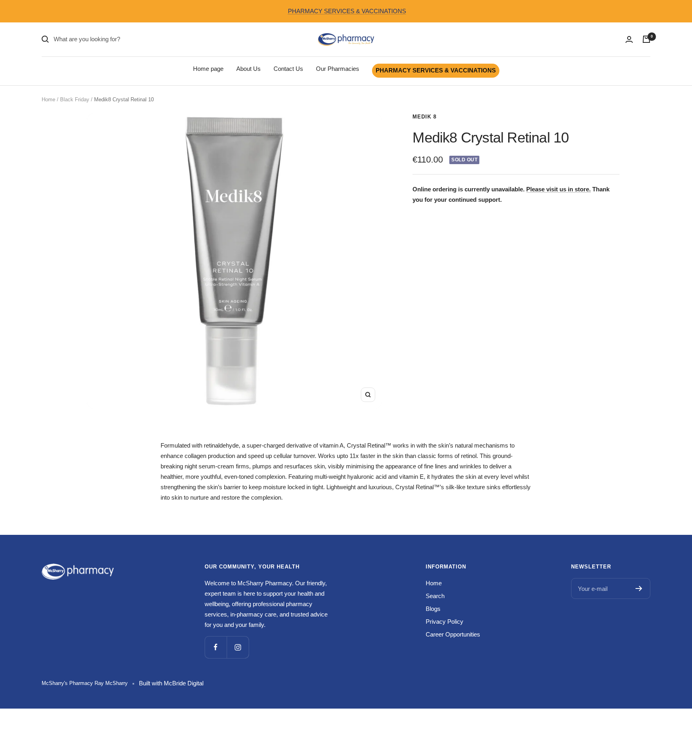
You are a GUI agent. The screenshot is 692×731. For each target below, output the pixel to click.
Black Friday (74, 99)
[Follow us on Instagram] (238, 647)
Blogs (433, 608)
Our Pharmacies (337, 68)
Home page (208, 68)
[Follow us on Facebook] (216, 647)
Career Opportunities (453, 634)
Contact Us (288, 68)
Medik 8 (424, 117)
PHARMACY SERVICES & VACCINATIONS (347, 11)
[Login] (629, 39)
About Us (248, 68)
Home (48, 99)
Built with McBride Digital (171, 683)
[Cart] (646, 39)
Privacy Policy (444, 621)
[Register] (639, 588)
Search (435, 595)
